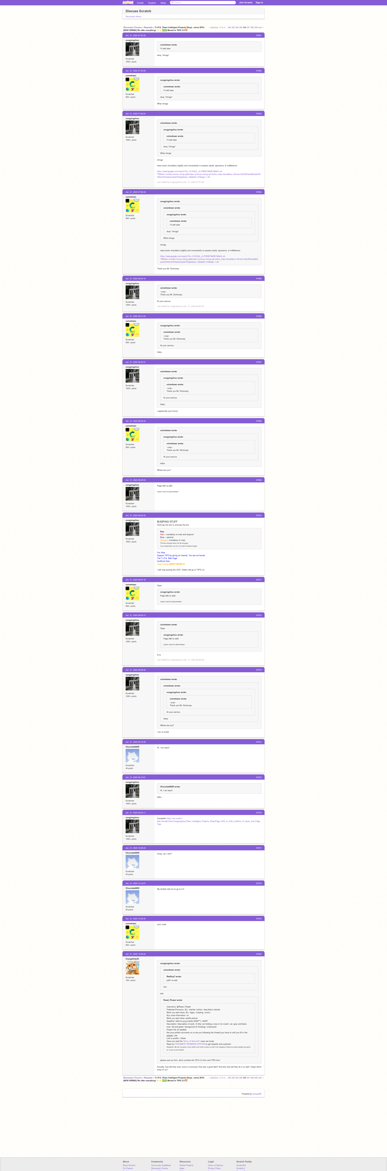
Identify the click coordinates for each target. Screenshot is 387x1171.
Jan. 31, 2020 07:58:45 (135, 191)
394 (237, 27)
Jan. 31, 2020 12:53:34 (135, 953)
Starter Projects (186, 1165)
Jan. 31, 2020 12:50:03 (135, 918)
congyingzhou (132, 40)
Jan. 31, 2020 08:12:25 (135, 741)
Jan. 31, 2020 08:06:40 (135, 515)
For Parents (128, 1168)
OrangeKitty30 (132, 958)
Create (140, 2)
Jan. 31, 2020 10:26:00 (135, 847)
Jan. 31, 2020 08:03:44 (135, 420)
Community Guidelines (161, 1165)
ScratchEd (241, 1165)
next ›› (261, 27)
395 (240, 27)
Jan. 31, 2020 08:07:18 (135, 579)
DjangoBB (257, 1093)
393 (233, 27)
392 (229, 27)
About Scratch (129, 1165)
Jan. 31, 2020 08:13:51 (135, 777)
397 (248, 27)
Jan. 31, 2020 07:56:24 (135, 113)
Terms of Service (190, 1041)
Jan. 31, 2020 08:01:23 (135, 316)
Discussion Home (133, 16)
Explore (152, 2)
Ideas (163, 2)
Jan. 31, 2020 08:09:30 (135, 669)
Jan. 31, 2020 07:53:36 (135, 70)
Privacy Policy (214, 1168)
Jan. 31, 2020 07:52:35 (135, 35)
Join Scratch (245, 2)
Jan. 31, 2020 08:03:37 (135, 362)
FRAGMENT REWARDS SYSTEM (190, 1043)
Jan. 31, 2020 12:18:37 (135, 883)
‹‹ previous (213, 27)
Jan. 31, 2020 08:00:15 (135, 278)
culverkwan (131, 75)
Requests (148, 27)
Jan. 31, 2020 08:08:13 (135, 615)
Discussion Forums (132, 27)
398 (252, 27)
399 (255, 27)
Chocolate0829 (132, 746)
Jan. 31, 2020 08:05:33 (135, 479)
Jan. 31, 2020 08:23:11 (135, 812)
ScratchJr (240, 1168)
